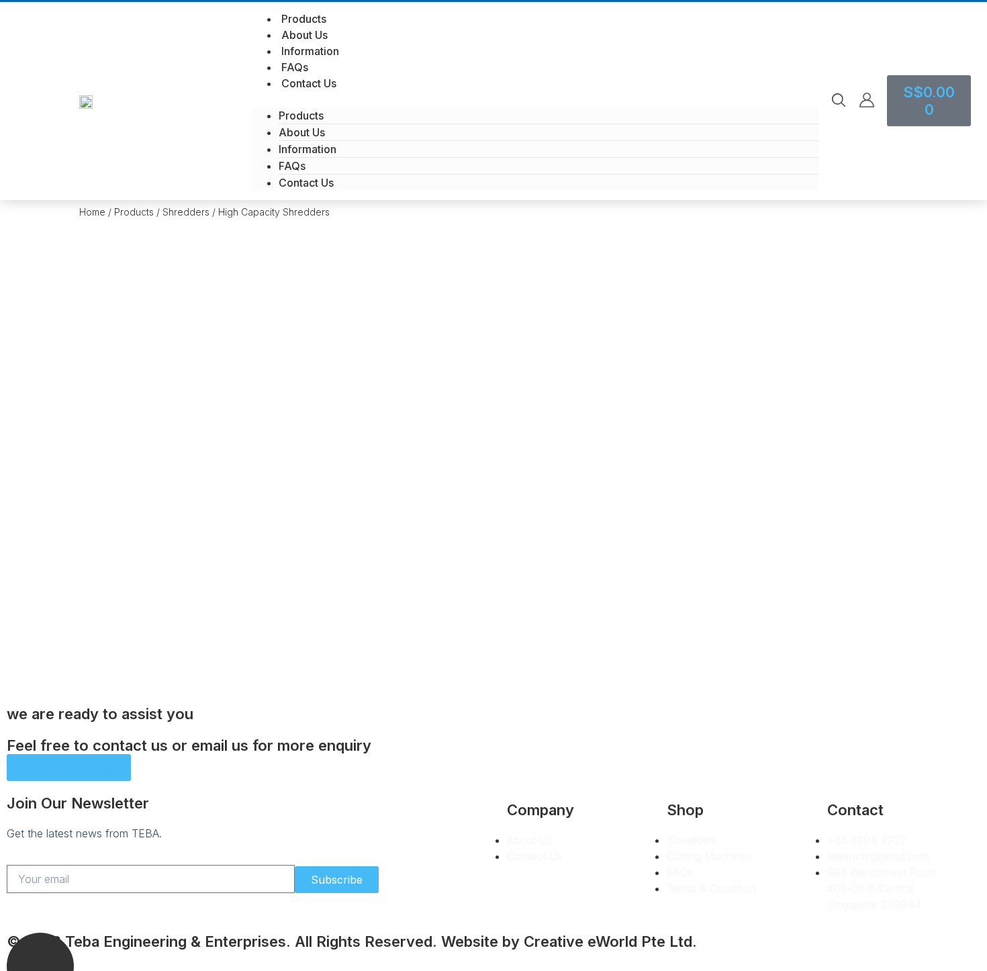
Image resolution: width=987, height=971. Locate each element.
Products (303, 19)
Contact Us (308, 83)
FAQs (294, 67)
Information (310, 51)
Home (92, 212)
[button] (535, 99)
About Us (304, 35)
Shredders (185, 212)
